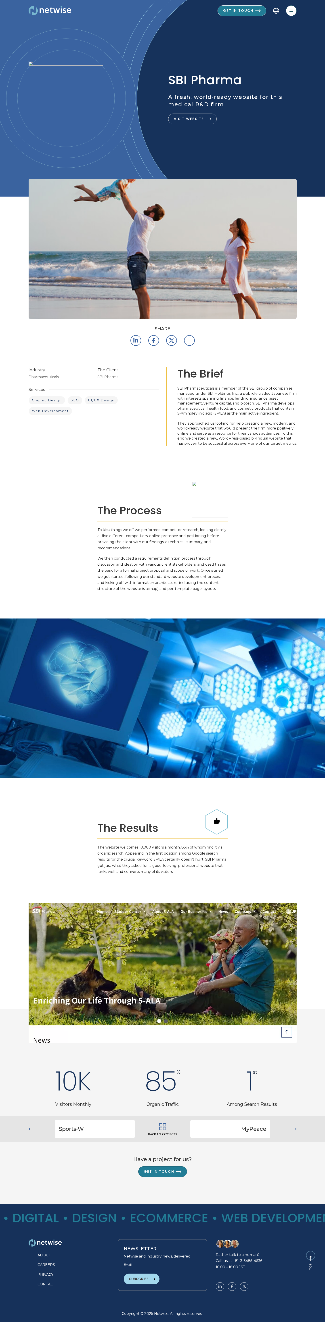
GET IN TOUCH (159, 1171)
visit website (189, 118)
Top (310, 1266)
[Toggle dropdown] (276, 10)
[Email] (189, 340)
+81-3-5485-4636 (247, 1261)
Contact (46, 1284)
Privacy (45, 1274)
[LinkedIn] (135, 340)
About (44, 1255)
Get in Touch (238, 10)
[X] (171, 340)
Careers (46, 1265)
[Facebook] (153, 340)
